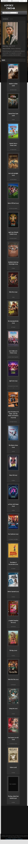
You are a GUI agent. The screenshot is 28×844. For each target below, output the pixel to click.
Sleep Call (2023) (13, 475)
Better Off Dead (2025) (13, 203)
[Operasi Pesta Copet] (13, 101)
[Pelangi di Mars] (13, 71)
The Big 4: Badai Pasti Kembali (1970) (13, 797)
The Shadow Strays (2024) (13, 446)
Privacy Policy (8, 839)
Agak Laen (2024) (13, 380)
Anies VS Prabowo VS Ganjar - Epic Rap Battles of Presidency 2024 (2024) (13, 414)
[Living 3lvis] (13, 696)
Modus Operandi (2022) (13, 591)
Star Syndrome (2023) (13, 534)
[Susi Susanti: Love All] (13, 725)
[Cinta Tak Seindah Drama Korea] (13, 339)
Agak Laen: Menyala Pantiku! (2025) (13, 233)
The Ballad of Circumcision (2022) (13, 563)
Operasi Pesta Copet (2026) (13, 114)
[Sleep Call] (13, 463)
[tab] (5, 19)
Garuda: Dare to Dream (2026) (13, 144)
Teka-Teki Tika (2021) (13, 679)
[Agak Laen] (13, 369)
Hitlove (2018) (13, 767)
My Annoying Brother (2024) (13, 322)
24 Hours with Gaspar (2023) (13, 505)
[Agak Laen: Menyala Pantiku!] (13, 220)
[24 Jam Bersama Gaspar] (13, 492)
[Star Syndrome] (13, 522)
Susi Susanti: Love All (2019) (13, 738)
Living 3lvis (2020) (13, 708)
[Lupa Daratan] (13, 161)
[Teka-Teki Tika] (13, 667)
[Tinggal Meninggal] (13, 191)
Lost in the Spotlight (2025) (13, 174)
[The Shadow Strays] (13, 433)
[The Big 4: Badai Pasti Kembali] (13, 784)
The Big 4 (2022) (13, 650)
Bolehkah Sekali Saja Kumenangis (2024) (13, 263)
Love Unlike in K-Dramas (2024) (13, 352)
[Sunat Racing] (13, 550)
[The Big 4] (13, 638)
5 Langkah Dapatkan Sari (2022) (13, 621)
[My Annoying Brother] (13, 309)
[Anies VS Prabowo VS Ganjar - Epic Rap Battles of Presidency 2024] (13, 399)
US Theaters (20, 839)
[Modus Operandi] (13, 579)
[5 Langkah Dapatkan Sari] (13, 608)
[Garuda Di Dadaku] (13, 131)
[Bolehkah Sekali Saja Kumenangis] (13, 250)
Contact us (14, 839)
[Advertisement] (14, 820)
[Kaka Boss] (13, 280)
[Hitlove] (13, 755)
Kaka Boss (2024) (13, 292)
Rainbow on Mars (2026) (13, 84)
